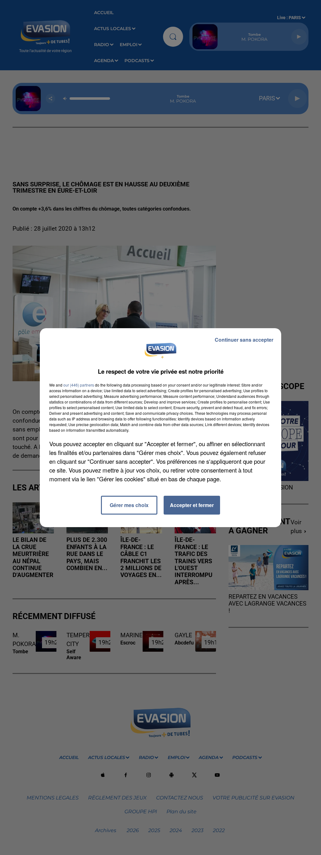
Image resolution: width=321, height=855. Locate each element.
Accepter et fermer (192, 505)
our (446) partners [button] (78, 384)
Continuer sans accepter (244, 339)
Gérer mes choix (129, 505)
